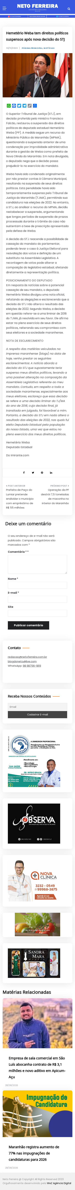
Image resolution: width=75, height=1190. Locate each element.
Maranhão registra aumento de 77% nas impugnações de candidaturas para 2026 (34, 1153)
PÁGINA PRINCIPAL (32, 48)
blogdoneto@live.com (22, 661)
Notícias (49, 48)
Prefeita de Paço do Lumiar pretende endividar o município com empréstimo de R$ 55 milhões (20, 498)
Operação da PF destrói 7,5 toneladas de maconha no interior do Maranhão (55, 496)
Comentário (17, 552)
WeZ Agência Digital (59, 1183)
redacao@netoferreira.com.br (27, 657)
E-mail (13, 593)
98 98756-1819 (32, 666)
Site (10, 607)
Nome (13, 579)
